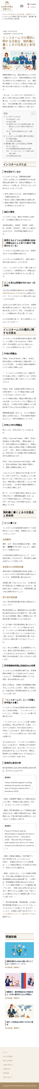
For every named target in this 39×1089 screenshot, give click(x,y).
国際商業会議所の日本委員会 (13, 293)
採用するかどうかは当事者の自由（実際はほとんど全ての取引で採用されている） (21, 126)
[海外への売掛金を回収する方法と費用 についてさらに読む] (19, 1011)
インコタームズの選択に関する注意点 (20, 136)
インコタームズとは (12, 117)
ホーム (5, 1052)
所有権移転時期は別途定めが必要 (20, 149)
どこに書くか (13, 146)
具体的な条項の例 (15, 156)
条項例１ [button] (8, 777)
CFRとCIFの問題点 (15, 141)
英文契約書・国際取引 (12, 967)
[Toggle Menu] (21, 6)
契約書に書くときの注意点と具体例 (19, 144)
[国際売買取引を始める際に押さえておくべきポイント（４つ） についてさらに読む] (19, 950)
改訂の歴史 (12, 122)
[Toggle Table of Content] (32, 113)
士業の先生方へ (8, 1065)
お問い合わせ (7, 1077)
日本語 (32, 7)
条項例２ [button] (8, 826)
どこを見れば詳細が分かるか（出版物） (20, 132)
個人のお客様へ (8, 1060)
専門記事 (6, 1073)
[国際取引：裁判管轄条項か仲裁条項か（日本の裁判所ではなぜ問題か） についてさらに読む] (19, 981)
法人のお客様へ (8, 1056)
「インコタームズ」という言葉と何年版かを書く (21, 152)
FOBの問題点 (13, 139)
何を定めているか (14, 119)
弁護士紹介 (6, 1069)
